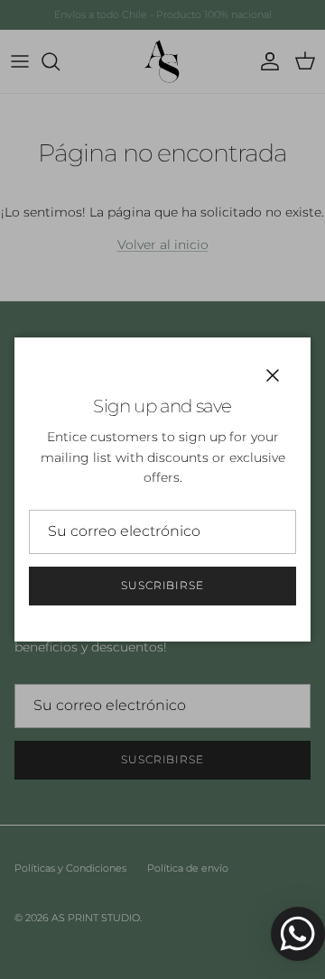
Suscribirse (163, 585)
